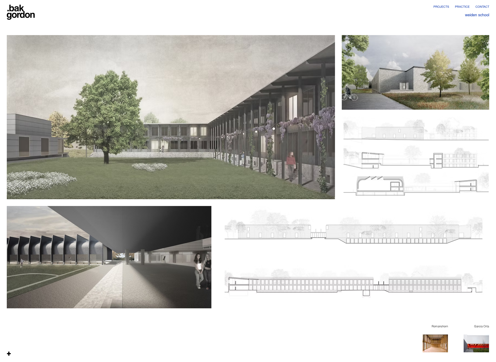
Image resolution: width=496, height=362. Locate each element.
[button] (9, 353)
